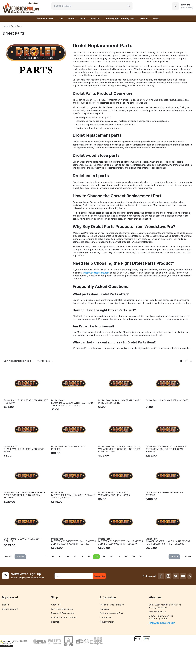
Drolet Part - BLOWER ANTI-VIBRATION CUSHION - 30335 (114, 493)
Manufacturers (45, 18)
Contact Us (106, 617)
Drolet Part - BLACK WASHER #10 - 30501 (167, 400)
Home (5, 26)
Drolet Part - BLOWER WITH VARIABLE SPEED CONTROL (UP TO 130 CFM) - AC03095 (24, 495)
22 (81, 556)
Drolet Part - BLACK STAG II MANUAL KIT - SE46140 (26, 401)
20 (67, 556)
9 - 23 (8, 556)
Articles (144, 18)
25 (103, 556)
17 (46, 556)
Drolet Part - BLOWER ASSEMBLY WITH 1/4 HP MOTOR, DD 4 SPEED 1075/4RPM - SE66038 (167, 541)
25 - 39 (187, 556)
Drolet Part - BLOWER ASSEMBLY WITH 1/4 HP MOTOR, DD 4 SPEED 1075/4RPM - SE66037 (120, 541)
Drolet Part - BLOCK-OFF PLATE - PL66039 (68, 447)
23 (88, 556)
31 (148, 556)
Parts (156, 18)
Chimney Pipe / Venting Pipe (119, 18)
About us (56, 604)
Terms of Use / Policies (112, 604)
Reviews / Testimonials (62, 613)
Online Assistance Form (112, 613)
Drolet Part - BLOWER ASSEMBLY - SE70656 (164, 493)
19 (60, 556)
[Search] (129, 6)
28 (126, 556)
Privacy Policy (107, 621)
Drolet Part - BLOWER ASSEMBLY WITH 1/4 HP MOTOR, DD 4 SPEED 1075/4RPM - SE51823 (73, 541)
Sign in (5, 604)
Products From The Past (64, 617)
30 (140, 556)
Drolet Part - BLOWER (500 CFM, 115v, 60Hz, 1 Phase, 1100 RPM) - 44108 (73, 495)
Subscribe (99, 576)
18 (53, 556)
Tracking (104, 609)
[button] (6, 643)
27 (118, 556)
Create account (10, 609)
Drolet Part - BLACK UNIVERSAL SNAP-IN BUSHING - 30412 (119, 401)
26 (111, 556)
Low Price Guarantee (62, 609)
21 (74, 556)
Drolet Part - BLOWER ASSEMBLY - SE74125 (22, 540)
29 (133, 556)
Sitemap (55, 621)
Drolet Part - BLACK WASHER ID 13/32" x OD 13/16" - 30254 (24, 449)
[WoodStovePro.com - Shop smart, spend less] (21, 7)
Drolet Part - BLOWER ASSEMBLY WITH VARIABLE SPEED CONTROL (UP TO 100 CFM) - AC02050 (119, 449)
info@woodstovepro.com (96, 272)
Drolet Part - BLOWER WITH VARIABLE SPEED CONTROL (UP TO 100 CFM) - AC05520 (165, 449)
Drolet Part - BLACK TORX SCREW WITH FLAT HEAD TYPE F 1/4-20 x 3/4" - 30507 (73, 403)
